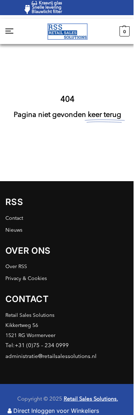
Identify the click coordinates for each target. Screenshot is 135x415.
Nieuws (13, 230)
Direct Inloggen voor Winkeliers (56, 410)
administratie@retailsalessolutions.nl (50, 356)
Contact (14, 218)
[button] (124, 31)
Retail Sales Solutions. (91, 399)
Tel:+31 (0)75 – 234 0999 (37, 346)
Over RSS (16, 266)
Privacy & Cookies (26, 278)
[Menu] (16, 31)
